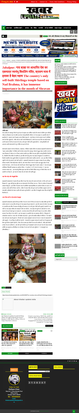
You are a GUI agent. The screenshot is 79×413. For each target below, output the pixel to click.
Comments (73, 202)
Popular (66, 202)
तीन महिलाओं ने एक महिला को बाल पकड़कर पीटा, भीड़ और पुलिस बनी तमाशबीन (66, 75)
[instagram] (72, 361)
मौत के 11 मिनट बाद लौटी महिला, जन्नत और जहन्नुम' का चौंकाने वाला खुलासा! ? (64, 77)
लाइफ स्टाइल (58, 28)
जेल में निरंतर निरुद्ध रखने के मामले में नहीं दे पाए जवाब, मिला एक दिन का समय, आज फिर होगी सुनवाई (69, 126)
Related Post (7, 326)
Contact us (43, 2)
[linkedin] (76, 361)
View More (49, 326)
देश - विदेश (34, 28)
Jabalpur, (6, 93)
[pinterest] (74, 361)
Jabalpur (35, 36)
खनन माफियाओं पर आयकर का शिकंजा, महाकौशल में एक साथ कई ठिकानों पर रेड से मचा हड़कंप (66, 67)
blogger (10, 353)
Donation (67, 28)
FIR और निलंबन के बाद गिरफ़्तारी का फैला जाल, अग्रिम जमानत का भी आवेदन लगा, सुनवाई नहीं (9, 344)
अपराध (27, 28)
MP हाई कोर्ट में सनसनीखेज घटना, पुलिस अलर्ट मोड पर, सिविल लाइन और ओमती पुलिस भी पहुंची (69, 132)
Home (3, 60)
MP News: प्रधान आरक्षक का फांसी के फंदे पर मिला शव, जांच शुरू (65, 64)
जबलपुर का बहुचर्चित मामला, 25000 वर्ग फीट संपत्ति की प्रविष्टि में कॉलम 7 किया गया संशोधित (69, 138)
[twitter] (17, 2)
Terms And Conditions (57, 2)
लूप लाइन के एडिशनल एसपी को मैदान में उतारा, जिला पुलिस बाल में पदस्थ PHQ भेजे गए (69, 160)
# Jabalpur (8, 287)
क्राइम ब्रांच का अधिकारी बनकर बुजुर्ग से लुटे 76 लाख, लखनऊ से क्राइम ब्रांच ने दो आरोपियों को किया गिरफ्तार (65, 71)
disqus (27, 353)
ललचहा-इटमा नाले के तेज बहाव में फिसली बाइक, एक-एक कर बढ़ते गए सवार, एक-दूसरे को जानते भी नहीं (69, 217)
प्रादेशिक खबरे (18, 28)
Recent (58, 202)
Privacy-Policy (71, 2)
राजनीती (40, 28)
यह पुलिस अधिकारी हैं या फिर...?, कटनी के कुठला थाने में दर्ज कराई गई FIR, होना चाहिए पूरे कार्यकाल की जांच (44, 344)
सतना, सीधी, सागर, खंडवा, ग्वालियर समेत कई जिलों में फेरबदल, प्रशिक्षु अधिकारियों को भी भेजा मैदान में (26, 344)
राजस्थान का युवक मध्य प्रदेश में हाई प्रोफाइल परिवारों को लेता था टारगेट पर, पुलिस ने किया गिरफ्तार (69, 227)
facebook (44, 353)
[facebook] (14, 2)
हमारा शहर (9, 28)
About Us (34, 2)
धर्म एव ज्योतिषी (49, 28)
